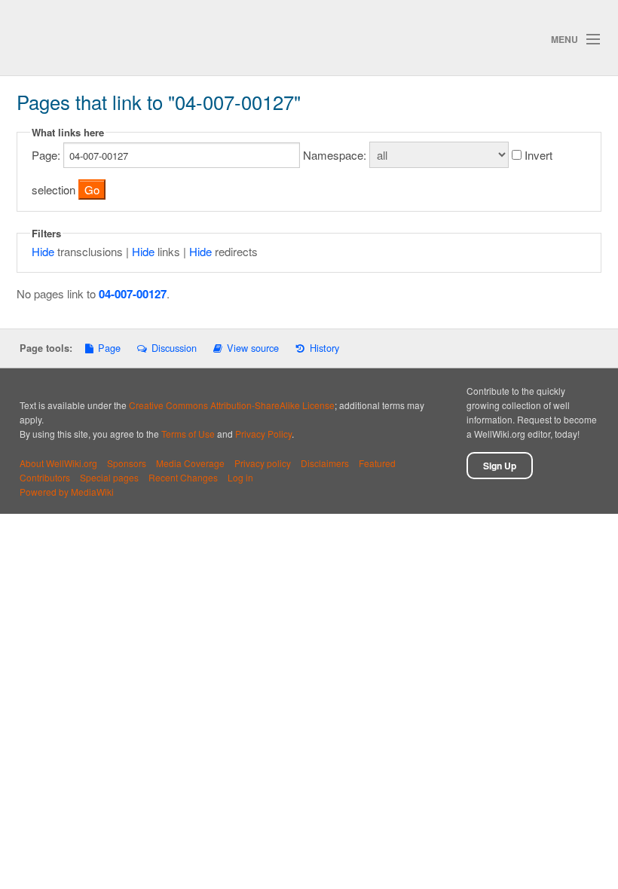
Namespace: (334, 155)
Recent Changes (183, 477)
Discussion (173, 348)
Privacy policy (262, 463)
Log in (240, 477)
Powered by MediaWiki (67, 491)
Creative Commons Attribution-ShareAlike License (232, 405)
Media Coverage (190, 463)
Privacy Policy (263, 433)
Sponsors (126, 463)
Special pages (109, 477)
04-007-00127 (133, 294)
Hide (43, 251)
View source (253, 348)
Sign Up (499, 465)
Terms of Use (188, 433)
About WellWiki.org (58, 463)
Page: (46, 155)
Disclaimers (325, 463)
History (324, 348)
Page (109, 348)
